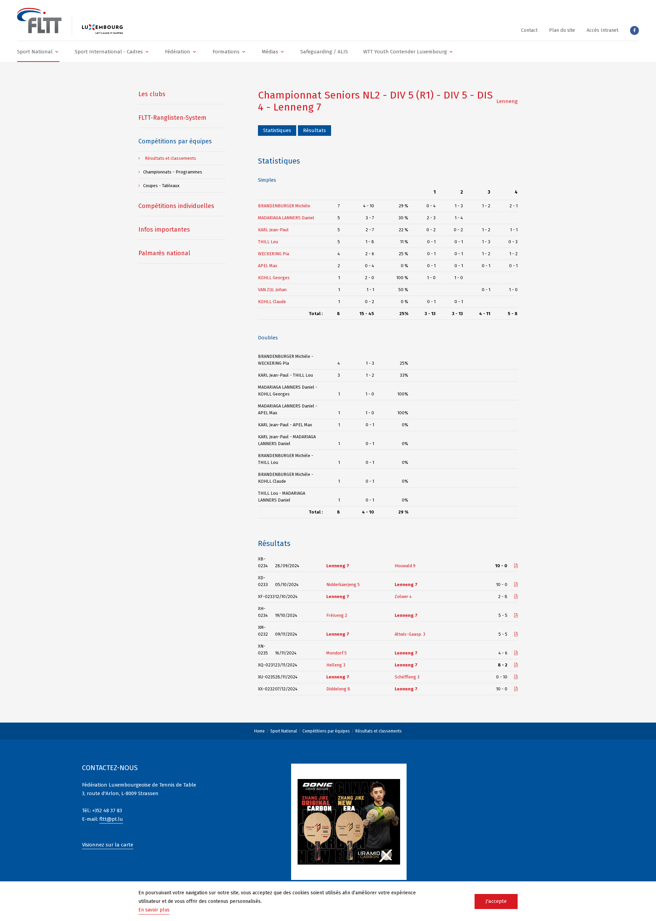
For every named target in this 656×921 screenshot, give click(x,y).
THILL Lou (268, 241)
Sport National (283, 731)
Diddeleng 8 (338, 688)
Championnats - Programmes (172, 171)
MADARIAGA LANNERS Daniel (286, 217)
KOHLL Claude (272, 301)
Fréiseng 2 (336, 615)
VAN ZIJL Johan (272, 289)
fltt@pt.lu (111, 819)
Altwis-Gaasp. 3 (410, 634)
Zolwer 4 (403, 596)
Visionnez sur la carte (107, 845)
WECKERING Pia (273, 253)
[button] (38, 51)
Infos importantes (164, 229)
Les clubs (151, 94)
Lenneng (507, 101)
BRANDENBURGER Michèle (284, 205)
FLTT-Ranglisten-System (172, 117)
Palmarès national (164, 253)
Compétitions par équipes (326, 731)
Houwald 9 (405, 565)
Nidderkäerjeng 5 (343, 584)
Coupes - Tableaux (161, 185)
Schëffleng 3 (407, 676)
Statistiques (277, 130)
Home (259, 731)
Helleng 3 (335, 664)
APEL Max (267, 265)
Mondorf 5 (336, 653)
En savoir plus (153, 910)
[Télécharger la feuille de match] (516, 565)
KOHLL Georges (274, 277)
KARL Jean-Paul (273, 229)
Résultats (314, 130)
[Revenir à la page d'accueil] (39, 20)
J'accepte (496, 901)
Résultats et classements (378, 731)
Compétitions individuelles (176, 206)
